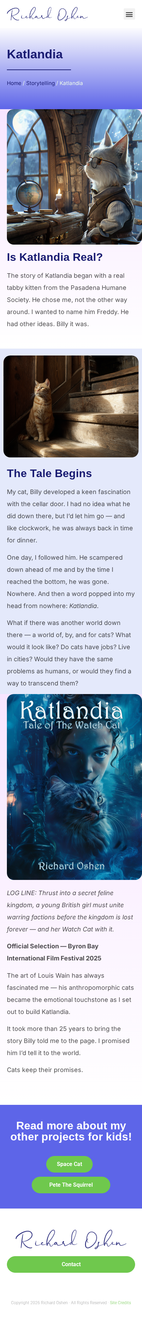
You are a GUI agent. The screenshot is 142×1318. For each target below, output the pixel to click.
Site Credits (120, 1302)
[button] (129, 14)
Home (14, 83)
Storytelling (40, 83)
